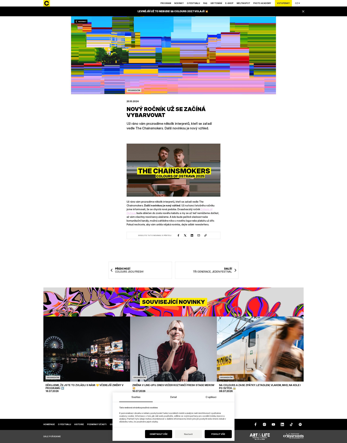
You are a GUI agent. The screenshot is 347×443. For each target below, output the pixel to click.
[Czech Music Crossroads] (293, 436)
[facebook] (178, 235)
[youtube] (273, 424)
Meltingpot (243, 3)
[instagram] (264, 424)
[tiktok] (291, 424)
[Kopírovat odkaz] (205, 235)
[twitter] (185, 235)
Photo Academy (262, 3)
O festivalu (193, 3)
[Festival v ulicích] (260, 436)
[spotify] (300, 424)
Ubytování (216, 3)
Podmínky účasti (97, 424)
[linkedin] (192, 235)
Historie (79, 424)
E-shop (229, 3)
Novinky (179, 3)
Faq (205, 3)
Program (165, 3)
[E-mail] (198, 235)
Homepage (49, 424)
